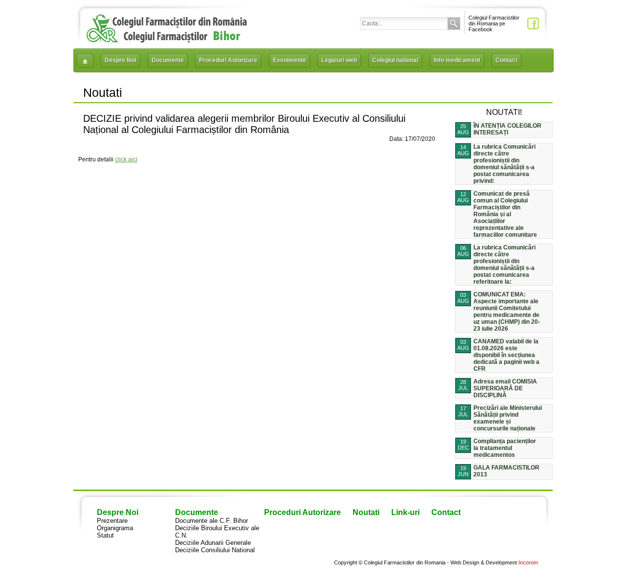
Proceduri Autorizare (228, 60)
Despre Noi (120, 60)
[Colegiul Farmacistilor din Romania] (167, 40)
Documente (168, 60)
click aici (126, 159)
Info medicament (457, 60)
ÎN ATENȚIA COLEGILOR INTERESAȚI (507, 129)
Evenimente (289, 60)
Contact (506, 60)
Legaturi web (339, 60)
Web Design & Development (483, 562)
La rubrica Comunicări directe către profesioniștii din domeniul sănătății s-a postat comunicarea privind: (504, 163)
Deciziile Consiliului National (215, 550)
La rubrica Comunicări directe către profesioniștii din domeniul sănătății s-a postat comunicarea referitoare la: (504, 264)
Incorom (528, 562)
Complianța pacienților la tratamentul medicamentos (504, 448)
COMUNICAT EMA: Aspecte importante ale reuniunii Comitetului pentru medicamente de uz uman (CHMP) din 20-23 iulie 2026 (506, 311)
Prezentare (112, 520)
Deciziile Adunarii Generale (213, 542)
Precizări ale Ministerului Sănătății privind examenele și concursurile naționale (507, 418)
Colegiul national (395, 60)
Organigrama (115, 528)
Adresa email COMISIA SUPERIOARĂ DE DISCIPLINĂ (505, 388)
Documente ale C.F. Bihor (211, 520)
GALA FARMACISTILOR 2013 (506, 471)
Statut (105, 535)
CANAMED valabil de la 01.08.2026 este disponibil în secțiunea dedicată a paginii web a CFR (506, 355)
